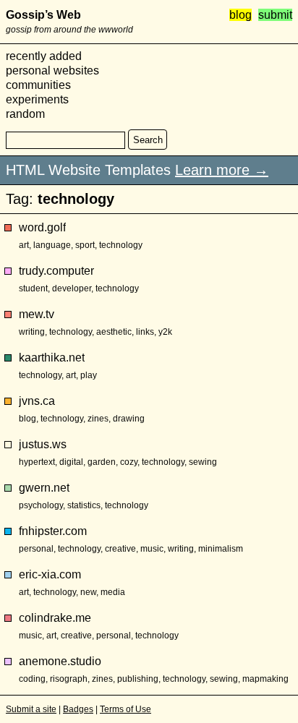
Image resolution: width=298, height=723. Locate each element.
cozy (128, 462)
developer (71, 288)
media (113, 592)
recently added (44, 56)
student (33, 288)
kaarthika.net (52, 357)
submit (275, 15)
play (88, 375)
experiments (37, 99)
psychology (41, 505)
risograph (69, 679)
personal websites (52, 70)
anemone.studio (60, 661)
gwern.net (44, 488)
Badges (78, 709)
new (88, 592)
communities (38, 85)
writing (32, 332)
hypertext (37, 462)
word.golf (42, 227)
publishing (137, 679)
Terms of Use (125, 709)
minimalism (220, 549)
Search (148, 139)
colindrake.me (55, 618)
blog (240, 15)
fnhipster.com (53, 531)
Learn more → (221, 170)
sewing (203, 462)
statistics (84, 505)
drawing (129, 419)
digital (71, 462)
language (52, 245)
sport (85, 245)
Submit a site (31, 709)
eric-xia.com (50, 574)
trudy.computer (56, 271)
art (24, 245)
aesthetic (114, 332)
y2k (165, 332)
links (145, 332)
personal (36, 549)
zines (98, 419)
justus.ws (43, 444)
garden (102, 462)
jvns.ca (37, 401)
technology (120, 245)
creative (120, 549)
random (25, 114)
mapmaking (265, 679)
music (151, 549)
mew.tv (36, 314)
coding (32, 679)
